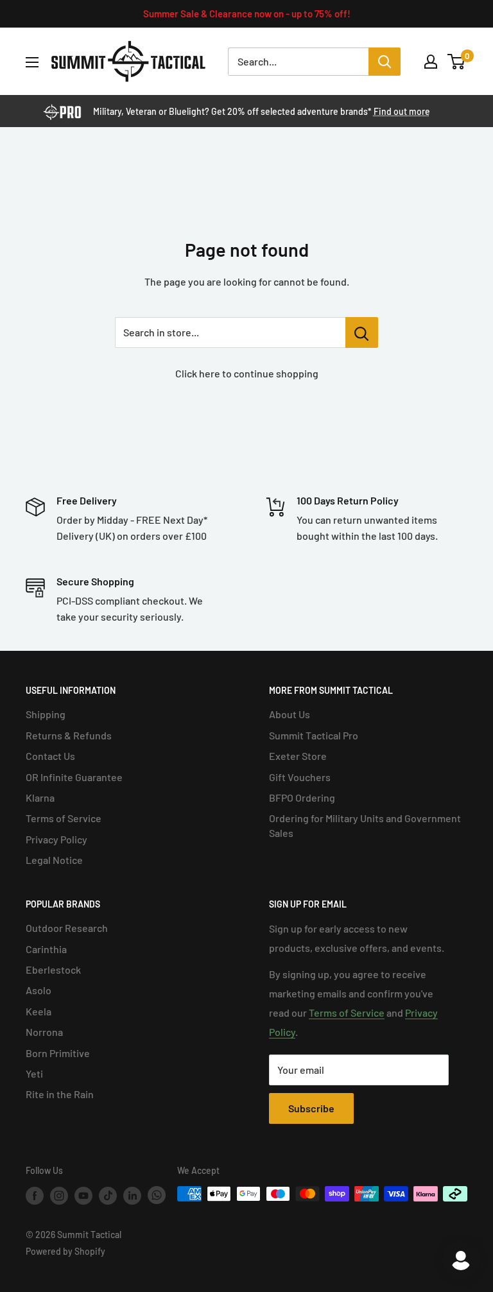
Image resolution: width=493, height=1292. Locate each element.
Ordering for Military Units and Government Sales (365, 825)
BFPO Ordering (302, 797)
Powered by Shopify (65, 1251)
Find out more (402, 111)
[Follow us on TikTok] (108, 1195)
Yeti (34, 1073)
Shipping (45, 714)
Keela (38, 1011)
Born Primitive (58, 1053)
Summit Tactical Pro (313, 735)
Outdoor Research (67, 928)
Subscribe (311, 1108)
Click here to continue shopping (246, 373)
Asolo (38, 990)
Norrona (44, 1032)
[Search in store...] (361, 332)
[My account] (430, 62)
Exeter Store (298, 756)
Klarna (40, 797)
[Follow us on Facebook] (35, 1195)
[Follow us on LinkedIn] (132, 1195)
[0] (457, 61)
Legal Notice (54, 860)
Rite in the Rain (60, 1094)
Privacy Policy (56, 839)
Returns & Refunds (69, 735)
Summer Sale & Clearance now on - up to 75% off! (246, 13)
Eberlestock (53, 969)
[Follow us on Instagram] (59, 1195)
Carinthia (46, 949)
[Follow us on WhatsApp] (157, 1194)
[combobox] (298, 61)
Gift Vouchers (300, 777)
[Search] (384, 61)
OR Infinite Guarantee (74, 777)
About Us (289, 714)
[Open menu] (32, 62)
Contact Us (50, 756)
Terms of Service (63, 818)
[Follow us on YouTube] (83, 1195)
